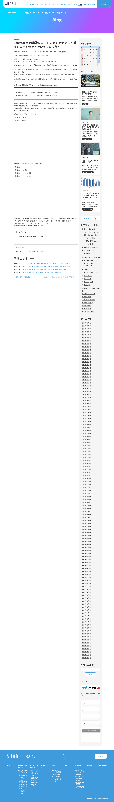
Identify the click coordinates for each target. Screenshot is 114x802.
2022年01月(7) (86, 487)
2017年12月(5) (86, 634)
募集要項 (78, 774)
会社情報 (92, 4)
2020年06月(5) (86, 544)
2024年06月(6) (86, 401)
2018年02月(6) (86, 628)
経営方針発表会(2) (91, 241)
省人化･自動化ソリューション (23, 772)
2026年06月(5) (86, 329)
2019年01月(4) (86, 595)
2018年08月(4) (86, 610)
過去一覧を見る (89, 218)
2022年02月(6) (86, 484)
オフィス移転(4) (90, 238)
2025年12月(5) (86, 347)
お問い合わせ (104, 4)
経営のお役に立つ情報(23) (90, 248)
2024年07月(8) (86, 398)
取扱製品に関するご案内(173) (91, 257)
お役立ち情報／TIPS (22, 247)
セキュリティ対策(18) (88, 300)
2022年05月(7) (86, 475)
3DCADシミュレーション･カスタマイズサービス (57, 779)
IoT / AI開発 (56, 774)
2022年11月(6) (86, 457)
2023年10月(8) (86, 425)
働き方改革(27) (86, 306)
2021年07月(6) (86, 505)
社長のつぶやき (87, 139)
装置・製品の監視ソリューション (23, 786)
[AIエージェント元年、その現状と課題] (90, 149)
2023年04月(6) (86, 443)
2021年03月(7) (86, 517)
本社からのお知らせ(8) (91, 235)
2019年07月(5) (86, 577)
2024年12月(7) (86, 383)
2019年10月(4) (86, 568)
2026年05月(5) (86, 332)
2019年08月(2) (86, 574)
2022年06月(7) (86, 472)
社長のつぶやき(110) (88, 229)
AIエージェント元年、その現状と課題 (90, 161)
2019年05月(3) (86, 583)
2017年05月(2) (86, 652)
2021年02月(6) (86, 520)
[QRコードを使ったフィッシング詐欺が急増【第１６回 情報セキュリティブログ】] (90, 182)
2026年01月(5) (86, 344)
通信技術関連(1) (87, 297)
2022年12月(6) (86, 454)
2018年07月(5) (86, 613)
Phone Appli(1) (88, 282)
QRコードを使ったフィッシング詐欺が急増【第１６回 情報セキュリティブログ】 (90, 196)
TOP (9, 13)
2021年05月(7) (86, 511)
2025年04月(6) (86, 371)
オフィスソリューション (52, 4)
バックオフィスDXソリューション (35, 784)
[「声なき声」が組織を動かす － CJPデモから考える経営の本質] (90, 114)
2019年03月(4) (86, 589)
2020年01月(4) (86, 559)
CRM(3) (88, 254)
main (45, 277)
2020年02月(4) (86, 556)
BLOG (14, 13)
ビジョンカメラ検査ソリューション (23, 777)
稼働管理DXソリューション (23, 781)
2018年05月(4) (86, 619)
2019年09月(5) (86, 571)
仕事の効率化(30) (87, 303)
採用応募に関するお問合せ (80, 787)
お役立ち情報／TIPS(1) (93, 272)
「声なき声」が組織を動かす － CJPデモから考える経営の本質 (90, 127)
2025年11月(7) (86, 350)
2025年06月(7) (86, 365)
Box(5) (86, 269)
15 (85, 58)
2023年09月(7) (86, 428)
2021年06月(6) (86, 508)
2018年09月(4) (86, 607)
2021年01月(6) (86, 523)
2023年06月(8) (86, 437)
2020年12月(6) (86, 526)
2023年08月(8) (86, 431)
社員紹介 (85, 104)
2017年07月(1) (86, 649)
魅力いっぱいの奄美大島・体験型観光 (89, 93)
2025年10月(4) (86, 353)
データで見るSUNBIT (80, 779)
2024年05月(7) (86, 404)
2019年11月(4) (86, 565)
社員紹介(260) (86, 309)
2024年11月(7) (86, 386)
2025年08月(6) (86, 359)
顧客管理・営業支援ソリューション (34, 779)
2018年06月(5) (86, 616)
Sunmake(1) (88, 276)
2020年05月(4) (86, 547)
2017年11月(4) (86, 637)
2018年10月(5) (86, 604)
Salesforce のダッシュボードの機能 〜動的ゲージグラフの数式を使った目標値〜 (46, 266)
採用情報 (86, 4)
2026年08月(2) (86, 323)
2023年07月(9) (86, 434)
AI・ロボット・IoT (88, 172)
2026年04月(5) (86, 335)
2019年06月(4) (86, 580)
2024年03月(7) (86, 410)
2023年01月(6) (86, 451)
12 (96, 55)
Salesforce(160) (89, 260)
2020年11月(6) (86, 529)
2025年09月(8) (86, 356)
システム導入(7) (89, 251)
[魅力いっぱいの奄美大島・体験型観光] (90, 81)
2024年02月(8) (86, 413)
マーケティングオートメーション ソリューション (34, 773)
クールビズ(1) (90, 244)
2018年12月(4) (86, 598)
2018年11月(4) (86, 601)
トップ (9, 766)
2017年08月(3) (86, 646)
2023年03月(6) (86, 446)
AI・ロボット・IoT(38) (89, 294)
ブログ (80, 4)
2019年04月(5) (86, 586)
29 (85, 64)
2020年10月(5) (86, 532)
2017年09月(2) (86, 643)
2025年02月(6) (86, 377)
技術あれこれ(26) (89, 312)
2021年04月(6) (86, 514)
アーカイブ (86, 319)
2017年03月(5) (86, 658)
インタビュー (80, 776)
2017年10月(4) (86, 640)
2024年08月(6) (86, 395)
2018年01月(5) (86, 631)
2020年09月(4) (86, 535)
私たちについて (65, 4)
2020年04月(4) (86, 550)
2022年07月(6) (86, 469)
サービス (74, 4)
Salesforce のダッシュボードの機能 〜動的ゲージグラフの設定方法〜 (43, 273)
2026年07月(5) (86, 326)
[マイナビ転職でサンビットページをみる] (90, 689)
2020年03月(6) (86, 553)
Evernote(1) (87, 279)
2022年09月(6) (86, 463)
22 (85, 61)
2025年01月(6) (86, 380)
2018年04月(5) (86, 622)
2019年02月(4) (86, 592)
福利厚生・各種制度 (80, 783)
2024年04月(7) (86, 407)
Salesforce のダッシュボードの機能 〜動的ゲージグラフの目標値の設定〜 (44, 270)
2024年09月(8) (86, 392)
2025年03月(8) (86, 374)
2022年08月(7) (86, 466)
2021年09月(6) (86, 499)
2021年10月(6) (86, 496)
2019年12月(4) (86, 562)
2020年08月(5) (86, 538)
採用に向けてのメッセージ (80, 771)
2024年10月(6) (86, 389)
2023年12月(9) (86, 419)
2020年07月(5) (86, 541)
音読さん (29, 237)
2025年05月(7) (86, 368)
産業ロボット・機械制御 (57, 771)
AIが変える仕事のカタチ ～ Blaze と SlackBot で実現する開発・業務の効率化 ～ (46, 263)
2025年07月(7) (86, 362)
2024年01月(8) (86, 416)
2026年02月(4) (86, 341)
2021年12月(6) (86, 490)
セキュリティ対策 (87, 209)
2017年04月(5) (86, 655)
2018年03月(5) (86, 625)
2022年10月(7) (86, 460)
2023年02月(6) (86, 449)
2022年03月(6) (86, 481)
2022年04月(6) (86, 478)
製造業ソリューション (36, 4)
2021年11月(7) (86, 493)
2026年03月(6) (86, 338)
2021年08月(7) (86, 502)
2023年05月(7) (86, 440)
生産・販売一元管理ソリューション (23, 791)
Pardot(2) (87, 285)
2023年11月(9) (86, 422)
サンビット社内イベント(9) (90, 232)
